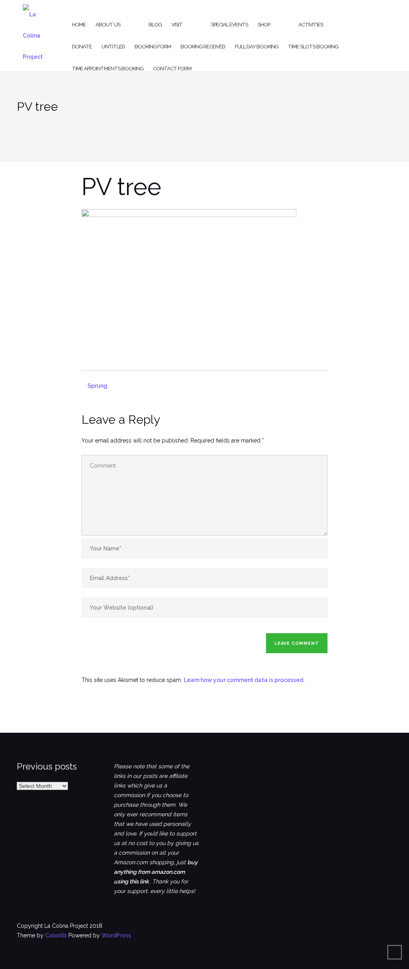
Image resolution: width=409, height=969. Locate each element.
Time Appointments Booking (107, 69)
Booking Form (153, 47)
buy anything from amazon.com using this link (156, 872)
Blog (155, 25)
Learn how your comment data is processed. (244, 680)
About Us (107, 25)
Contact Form (172, 69)
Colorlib (56, 935)
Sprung (97, 386)
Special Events (229, 25)
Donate (82, 47)
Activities (310, 25)
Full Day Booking (256, 47)
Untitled (113, 47)
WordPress (116, 935)
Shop (264, 25)
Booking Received (203, 47)
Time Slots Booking (313, 47)
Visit (177, 25)
